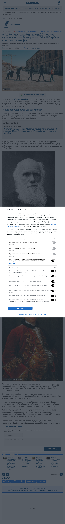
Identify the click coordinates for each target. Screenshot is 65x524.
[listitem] (32, 239)
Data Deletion (23, 314)
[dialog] (32, 262)
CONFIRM (20, 308)
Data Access (32, 314)
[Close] (61, 210)
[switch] (53, 242)
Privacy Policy (42, 314)
